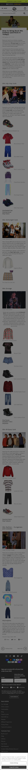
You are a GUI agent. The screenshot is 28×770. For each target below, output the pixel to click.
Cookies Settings (14, 762)
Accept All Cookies (13, 767)
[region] (14, 761)
